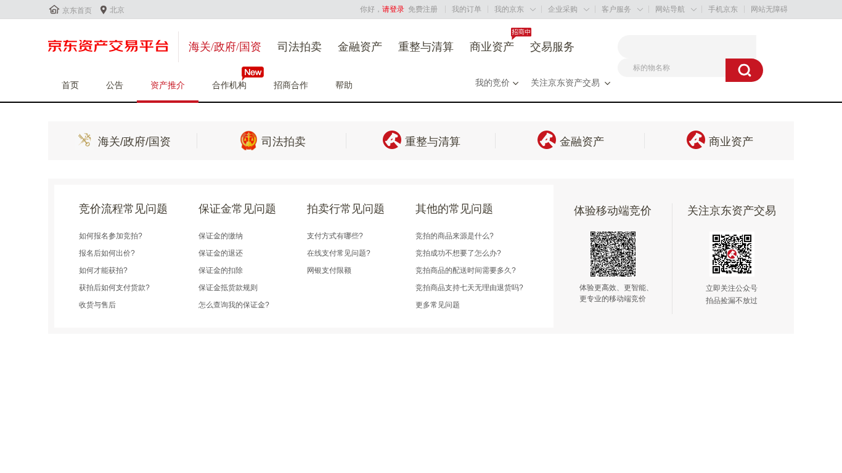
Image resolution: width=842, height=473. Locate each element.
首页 (70, 85)
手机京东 (723, 9)
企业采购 (563, 9)
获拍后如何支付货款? (114, 287)
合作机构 (229, 85)
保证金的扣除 (220, 270)
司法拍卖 (299, 47)
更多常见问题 (437, 305)
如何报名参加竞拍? (110, 236)
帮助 (344, 85)
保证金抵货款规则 (228, 287)
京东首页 (77, 10)
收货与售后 (97, 305)
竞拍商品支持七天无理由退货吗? (469, 287)
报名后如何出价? (107, 253)
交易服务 (552, 47)
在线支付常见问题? (338, 253)
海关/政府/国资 (225, 47)
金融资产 (360, 47)
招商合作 (291, 85)
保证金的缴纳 (220, 236)
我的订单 (466, 9)
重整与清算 (426, 47)
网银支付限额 (329, 270)
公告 (114, 85)
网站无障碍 (769, 9)
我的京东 (509, 9)
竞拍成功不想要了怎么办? (458, 253)
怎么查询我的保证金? (233, 305)
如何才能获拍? (103, 270)
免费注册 (423, 9)
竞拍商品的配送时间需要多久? (465, 270)
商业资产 (492, 47)
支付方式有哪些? (335, 236)
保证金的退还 (220, 253)
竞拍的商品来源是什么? (454, 236)
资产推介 (167, 85)
